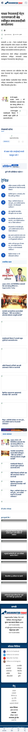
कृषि (19, 676)
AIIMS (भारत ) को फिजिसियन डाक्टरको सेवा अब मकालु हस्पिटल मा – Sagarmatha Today (13, 286)
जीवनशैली (9, 676)
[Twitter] (19, 142)
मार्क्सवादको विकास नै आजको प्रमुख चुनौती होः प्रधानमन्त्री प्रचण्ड (12, 339)
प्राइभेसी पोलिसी (14, 703)
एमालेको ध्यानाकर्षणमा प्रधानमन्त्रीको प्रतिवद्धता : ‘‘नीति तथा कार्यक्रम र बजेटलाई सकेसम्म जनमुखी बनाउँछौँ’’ (12, 313)
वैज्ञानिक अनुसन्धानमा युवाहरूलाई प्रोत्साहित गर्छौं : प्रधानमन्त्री (11, 393)
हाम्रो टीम (14, 720)
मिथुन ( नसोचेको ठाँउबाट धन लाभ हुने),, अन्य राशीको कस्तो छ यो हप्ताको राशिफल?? (13, 422)
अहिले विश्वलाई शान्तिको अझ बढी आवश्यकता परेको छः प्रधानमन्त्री (11, 366)
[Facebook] (23, 142)
